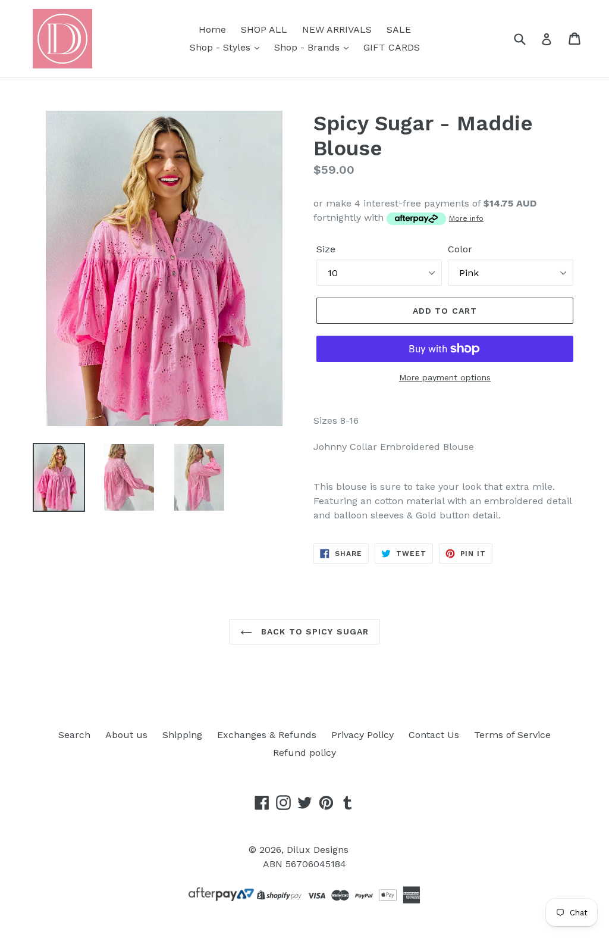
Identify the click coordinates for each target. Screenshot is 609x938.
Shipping (182, 734)
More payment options (445, 377)
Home (212, 29)
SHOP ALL (264, 29)
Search (74, 734)
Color (460, 249)
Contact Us (434, 734)
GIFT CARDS (391, 47)
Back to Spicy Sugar (313, 631)
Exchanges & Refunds (266, 734)
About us (126, 734)
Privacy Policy (362, 734)
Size (325, 249)
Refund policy (304, 752)
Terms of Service (512, 734)
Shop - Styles (221, 47)
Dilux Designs (318, 849)
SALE (399, 29)
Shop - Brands (308, 47)
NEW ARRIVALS (337, 29)
